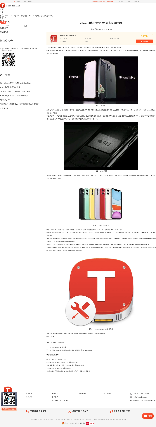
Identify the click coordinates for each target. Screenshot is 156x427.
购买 (3, 22)
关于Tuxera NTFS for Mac (60, 400)
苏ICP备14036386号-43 (71, 423)
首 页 (1, 10)
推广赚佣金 (107, 393)
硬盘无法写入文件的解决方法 (56, 359)
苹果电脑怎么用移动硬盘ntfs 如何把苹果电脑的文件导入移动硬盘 (68, 371)
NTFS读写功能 (106, 247)
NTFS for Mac (12, 5)
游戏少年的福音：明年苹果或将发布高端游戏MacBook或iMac (72, 350)
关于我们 (55, 397)
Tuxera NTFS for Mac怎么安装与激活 (58, 368)
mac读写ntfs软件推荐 (59, 347)
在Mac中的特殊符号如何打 (10, 87)
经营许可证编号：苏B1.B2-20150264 (85, 419)
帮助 (1, 19)
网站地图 (55, 393)
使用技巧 (4, 28)
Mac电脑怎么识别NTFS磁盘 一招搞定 (14, 96)
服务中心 (3, 17)
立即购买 (144, 41)
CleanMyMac (82, 393)
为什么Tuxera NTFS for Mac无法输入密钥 (15, 91)
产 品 (1, 12)
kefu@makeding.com (140, 397)
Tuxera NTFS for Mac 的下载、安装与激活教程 (62, 362)
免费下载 (144, 36)
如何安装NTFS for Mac (8, 100)
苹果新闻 (54, 343)
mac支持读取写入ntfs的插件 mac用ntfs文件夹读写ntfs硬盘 (65, 365)
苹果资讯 (61, 343)
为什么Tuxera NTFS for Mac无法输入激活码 (16, 83)
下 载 (1, 14)
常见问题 (4, 32)
